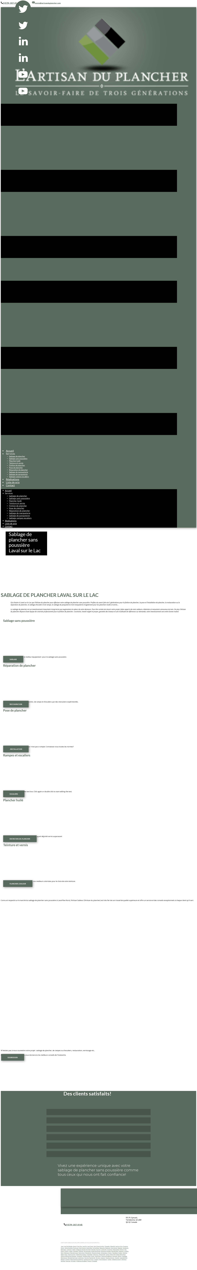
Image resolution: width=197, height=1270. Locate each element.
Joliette (74, 1249)
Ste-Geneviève (87, 1251)
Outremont (110, 1249)
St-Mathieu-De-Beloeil (81, 1261)
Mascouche (102, 1248)
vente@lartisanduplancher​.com (48, 3)
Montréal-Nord (114, 1251)
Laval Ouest (90, 1246)
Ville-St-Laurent (71, 1254)
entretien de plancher (20, 839)
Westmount (67, 1253)
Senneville (114, 1256)
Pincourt (89, 1261)
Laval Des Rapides (68, 1246)
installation (16, 749)
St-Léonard (79, 1256)
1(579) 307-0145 (11, 3)
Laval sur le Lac (119, 1246)
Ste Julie (98, 1258)
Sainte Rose (89, 1248)
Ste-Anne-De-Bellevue (106, 1256)
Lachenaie (69, 1249)
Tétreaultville (102, 1254)
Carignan (96, 1259)
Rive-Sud (86, 1258)
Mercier (119, 1256)
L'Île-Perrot (123, 1259)
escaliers (14, 794)
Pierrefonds (115, 1253)
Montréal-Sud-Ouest (73, 1258)
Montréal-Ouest (74, 1253)
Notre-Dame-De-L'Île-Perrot (76, 1259)
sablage (13, 659)
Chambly (117, 1258)
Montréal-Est (88, 1253)
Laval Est (85, 1246)
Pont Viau (79, 1246)
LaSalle (70, 1251)
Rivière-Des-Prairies (95, 1251)
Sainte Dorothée (69, 1248)
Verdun (110, 1253)
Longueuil (102, 1258)
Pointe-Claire (81, 1253)
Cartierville (103, 1249)
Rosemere (120, 1248)
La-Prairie (67, 1259)
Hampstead (89, 1254)
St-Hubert (73, 1261)
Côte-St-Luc (95, 1254)
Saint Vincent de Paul (99, 1246)
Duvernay (125, 1246)
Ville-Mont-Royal (86, 1256)
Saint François (82, 1248)
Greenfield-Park (123, 1258)
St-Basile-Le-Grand (116, 1259)
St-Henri (66, 1251)
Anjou (65, 1254)
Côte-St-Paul (98, 1256)
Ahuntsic (98, 1249)
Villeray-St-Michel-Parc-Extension (68, 1256)
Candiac (109, 1259)
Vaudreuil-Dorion (110, 1258)
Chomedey (107, 1246)
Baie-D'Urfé (113, 1254)
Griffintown (81, 1258)
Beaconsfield (116, 1249)
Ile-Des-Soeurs (104, 1253)
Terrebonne (125, 1248)
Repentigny (63, 1249)
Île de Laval (75, 1248)
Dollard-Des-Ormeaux (81, 1254)
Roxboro (120, 1253)
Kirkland (122, 1249)
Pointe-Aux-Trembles (106, 1251)
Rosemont (121, 1251)
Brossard (63, 1259)
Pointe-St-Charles (96, 1253)
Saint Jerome (114, 1248)
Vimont (62, 1248)
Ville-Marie (75, 1251)
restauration (16, 704)
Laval (62, 1246)
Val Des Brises (96, 1248)
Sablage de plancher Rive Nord (83, 1249)
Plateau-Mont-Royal (120, 1254)
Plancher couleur (18, 884)
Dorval (92, 1256)
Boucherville (92, 1258)
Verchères (63, 1261)
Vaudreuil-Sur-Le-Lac (88, 1259)
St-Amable (94, 1261)
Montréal (93, 1249)
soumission (13, 1057)
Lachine (108, 1254)
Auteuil (75, 1246)
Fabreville (112, 1246)
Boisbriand (107, 1248)
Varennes (68, 1261)
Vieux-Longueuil (103, 1259)
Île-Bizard (81, 1251)
